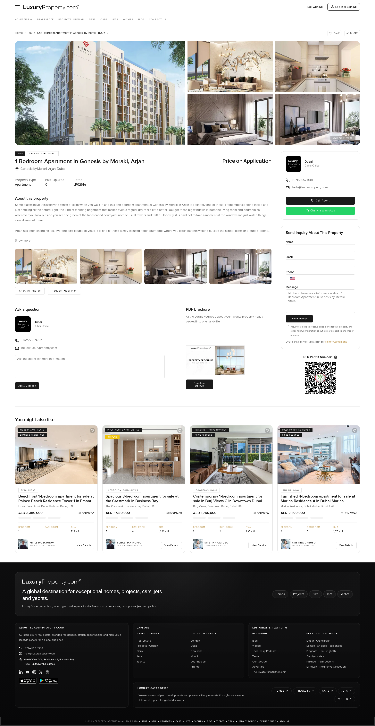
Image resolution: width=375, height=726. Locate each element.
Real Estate (45, 19)
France (195, 666)
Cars (103, 19)
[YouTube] (27, 672)
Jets (115, 19)
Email (289, 257)
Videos (256, 645)
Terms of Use (268, 721)
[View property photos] (100, 93)
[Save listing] (92, 430)
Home (19, 33)
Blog (141, 19)
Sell (154, 721)
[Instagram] (34, 672)
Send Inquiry (299, 318)
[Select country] (292, 278)
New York (196, 651)
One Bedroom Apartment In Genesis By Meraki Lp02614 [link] (72, 33)
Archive (284, 721)
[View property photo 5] (317, 119)
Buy (30, 33)
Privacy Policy (247, 721)
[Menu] (17, 7)
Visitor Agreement (336, 341)
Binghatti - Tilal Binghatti (321, 651)
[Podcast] (47, 672)
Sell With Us (315, 7)
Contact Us (157, 19)
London (195, 640)
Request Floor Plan (64, 290)
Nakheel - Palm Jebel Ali (320, 661)
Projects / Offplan (147, 645)
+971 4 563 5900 (33, 648)
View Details (84, 545)
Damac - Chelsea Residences (324, 645)
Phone (290, 272)
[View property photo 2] (230, 66)
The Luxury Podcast (264, 651)
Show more (22, 241)
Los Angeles (198, 661)
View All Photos (343, 138)
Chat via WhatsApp (322, 210)
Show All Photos (30, 290)
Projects (298, 594)
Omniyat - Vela (315, 656)
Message (292, 287)
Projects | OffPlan (71, 19)
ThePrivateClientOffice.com (269, 672)
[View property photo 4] (230, 119)
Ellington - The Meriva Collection (326, 666)
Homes (280, 594)
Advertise (22, 19)
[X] (41, 672)
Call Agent (322, 200)
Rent (92, 19)
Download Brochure (199, 384)
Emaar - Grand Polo (317, 640)
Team (255, 656)
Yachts (128, 19)
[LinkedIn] (21, 672)
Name (289, 242)
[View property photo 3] (317, 66)
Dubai (194, 645)
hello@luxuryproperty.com (39, 653)
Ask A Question (27, 385)
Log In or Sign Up (346, 7)
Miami (194, 656)
